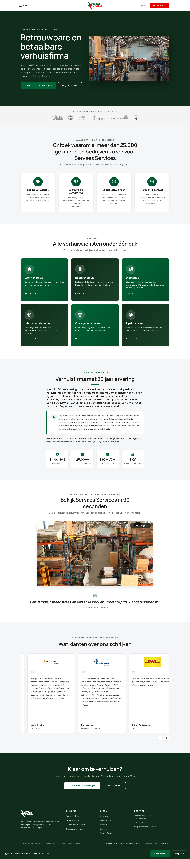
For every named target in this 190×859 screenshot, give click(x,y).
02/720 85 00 (70, 85)
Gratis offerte (160, 5)
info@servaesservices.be (145, 827)
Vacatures (104, 824)
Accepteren (160, 853)
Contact (103, 829)
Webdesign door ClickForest (157, 844)
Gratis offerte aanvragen (38, 85)
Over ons (104, 816)
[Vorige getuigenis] (160, 738)
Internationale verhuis (75, 824)
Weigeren (179, 853)
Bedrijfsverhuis (72, 820)
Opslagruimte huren (74, 829)
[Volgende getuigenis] (166, 738)
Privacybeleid (111, 844)
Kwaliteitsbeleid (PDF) (130, 844)
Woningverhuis (72, 816)
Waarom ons (105, 820)
